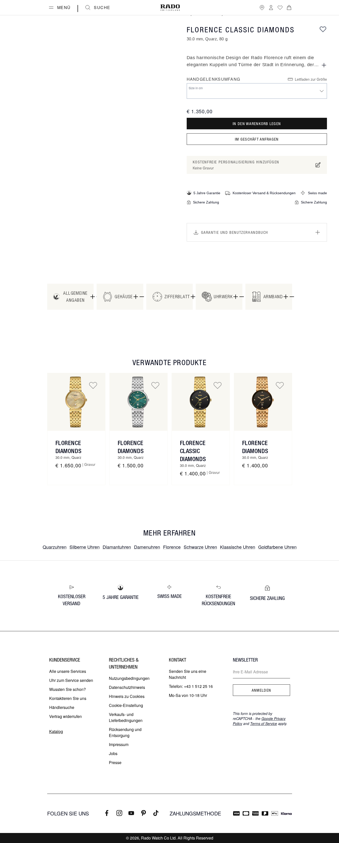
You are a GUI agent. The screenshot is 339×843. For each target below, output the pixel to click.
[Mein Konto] (271, 8)
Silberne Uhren (85, 547)
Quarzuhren (54, 547)
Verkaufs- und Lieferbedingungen (126, 717)
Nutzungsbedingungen (129, 678)
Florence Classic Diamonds (193, 450)
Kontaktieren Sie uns (67, 698)
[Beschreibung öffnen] (324, 65)
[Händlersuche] (262, 8)
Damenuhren (147, 547)
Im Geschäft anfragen (257, 139)
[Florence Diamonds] (76, 402)
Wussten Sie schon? (67, 689)
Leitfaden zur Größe (311, 79)
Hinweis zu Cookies (127, 696)
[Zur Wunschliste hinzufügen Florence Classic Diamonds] (218, 385)
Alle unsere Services (67, 671)
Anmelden (261, 690)
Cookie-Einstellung (126, 705)
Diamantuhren (117, 547)
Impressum (118, 744)
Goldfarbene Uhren (277, 547)
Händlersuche (61, 707)
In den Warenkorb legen (257, 123)
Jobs (113, 753)
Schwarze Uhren (200, 547)
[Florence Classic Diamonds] (201, 402)
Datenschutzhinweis (127, 687)
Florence (172, 547)
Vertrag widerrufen (65, 716)
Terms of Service (263, 723)
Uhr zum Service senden (71, 680)
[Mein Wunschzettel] (280, 8)
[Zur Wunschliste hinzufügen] (323, 29)
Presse (115, 762)
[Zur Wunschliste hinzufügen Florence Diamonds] (93, 385)
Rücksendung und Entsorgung (125, 732)
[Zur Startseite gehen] (170, 8)
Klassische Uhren (237, 547)
